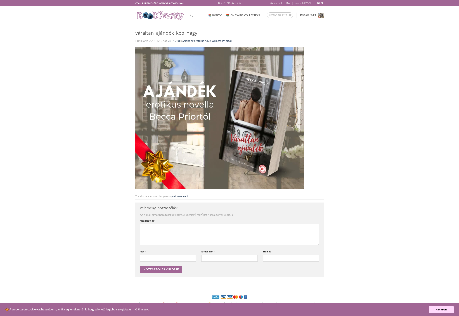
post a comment (179, 196)
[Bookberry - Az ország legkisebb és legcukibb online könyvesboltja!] (159, 15)
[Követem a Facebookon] (315, 3)
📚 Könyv (215, 15)
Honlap (267, 251)
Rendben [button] (441, 309)
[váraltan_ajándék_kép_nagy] (219, 117)
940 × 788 (173, 40)
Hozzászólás (147, 220)
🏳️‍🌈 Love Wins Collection (243, 15)
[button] (229, 3)
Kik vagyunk (276, 3)
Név (143, 251)
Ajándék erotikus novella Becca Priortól (207, 40)
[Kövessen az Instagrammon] (318, 3)
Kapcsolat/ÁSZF (303, 3)
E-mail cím (208, 251)
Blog (288, 3)
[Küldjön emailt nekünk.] (322, 3)
